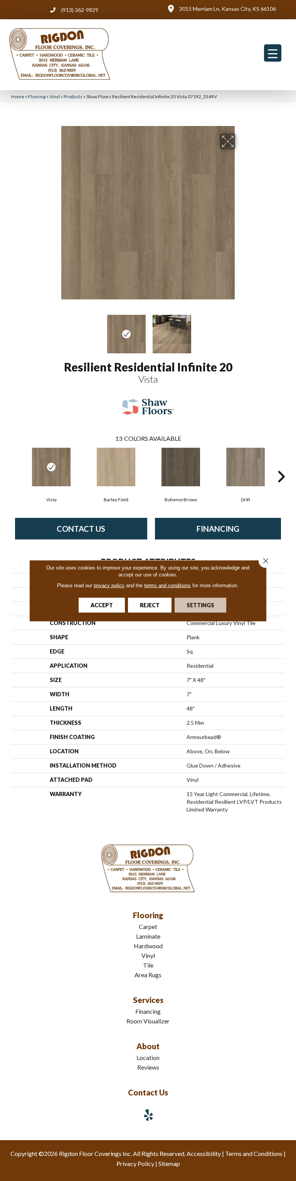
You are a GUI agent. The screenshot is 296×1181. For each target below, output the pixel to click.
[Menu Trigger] (272, 53)
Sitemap (169, 1163)
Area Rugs (148, 974)
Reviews (148, 1067)
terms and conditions (167, 585)
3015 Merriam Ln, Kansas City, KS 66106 (227, 8)
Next (240, 330)
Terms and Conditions (254, 1153)
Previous (55, 330)
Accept (102, 604)
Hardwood (148, 945)
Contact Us (81, 528)
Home (17, 96)
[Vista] (51, 467)
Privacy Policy (135, 1163)
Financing (218, 528)
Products (73, 96)
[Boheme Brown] (180, 467)
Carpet (148, 926)
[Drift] (245, 467)
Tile (148, 965)
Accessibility (204, 1153)
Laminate (148, 936)
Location (148, 1057)
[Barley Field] (116, 467)
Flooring (36, 96)
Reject (150, 604)
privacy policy (109, 585)
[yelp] (148, 1115)
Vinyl (54, 96)
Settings (200, 604)
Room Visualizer (148, 1021)
